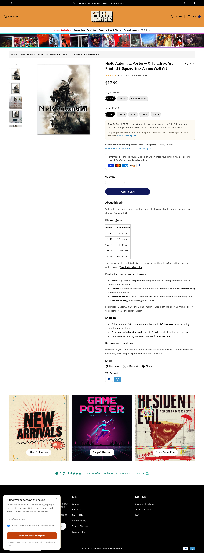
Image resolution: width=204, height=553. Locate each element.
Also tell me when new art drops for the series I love (33, 527)
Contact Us (77, 515)
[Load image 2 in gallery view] (15, 88)
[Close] (194, 3)
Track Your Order (143, 509)
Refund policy (79, 520)
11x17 (110, 114)
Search (75, 503)
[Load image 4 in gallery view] (15, 117)
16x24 (133, 114)
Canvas (122, 98)
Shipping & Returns (145, 503)
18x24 (144, 114)
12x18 (121, 114)
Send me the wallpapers (32, 535)
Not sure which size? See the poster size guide (128, 148)
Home (14, 54)
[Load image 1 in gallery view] (15, 74)
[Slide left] (15, 64)
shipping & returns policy (176, 349)
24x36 (156, 114)
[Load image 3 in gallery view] (15, 102)
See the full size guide (131, 267)
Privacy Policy (79, 531)
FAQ (137, 515)
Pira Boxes (96, 548)
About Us (76, 509)
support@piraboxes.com (135, 353)
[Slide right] (15, 130)
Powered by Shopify (112, 548)
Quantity (110, 176)
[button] (10, 16)
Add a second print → (128, 135)
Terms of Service (80, 526)
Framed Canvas (139, 98)
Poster (110, 98)
